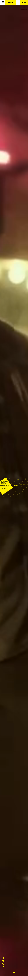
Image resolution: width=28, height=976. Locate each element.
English (10, 2)
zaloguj (24, 2)
